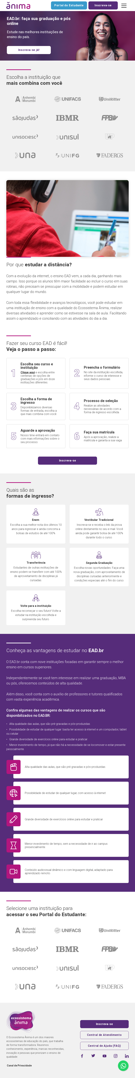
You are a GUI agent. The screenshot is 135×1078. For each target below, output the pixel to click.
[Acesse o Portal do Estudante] (25, 930)
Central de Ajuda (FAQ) (104, 1045)
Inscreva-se (103, 5)
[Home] (18, 5)
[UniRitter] (109, 99)
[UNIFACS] (67, 99)
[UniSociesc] (25, 137)
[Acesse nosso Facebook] (82, 1056)
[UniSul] (67, 137)
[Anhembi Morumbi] (25, 99)
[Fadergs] (109, 155)
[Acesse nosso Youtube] (104, 1056)
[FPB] (109, 118)
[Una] (25, 155)
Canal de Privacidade (19, 1065)
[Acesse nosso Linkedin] (127, 1056)
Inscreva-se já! (29, 50)
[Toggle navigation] (124, 5)
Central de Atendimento (104, 1035)
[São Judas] (25, 118)
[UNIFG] (67, 155)
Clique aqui (28, 372)
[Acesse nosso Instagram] (115, 1056)
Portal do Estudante (69, 5)
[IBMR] (67, 118)
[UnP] (109, 137)
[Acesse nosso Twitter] (93, 1056)
